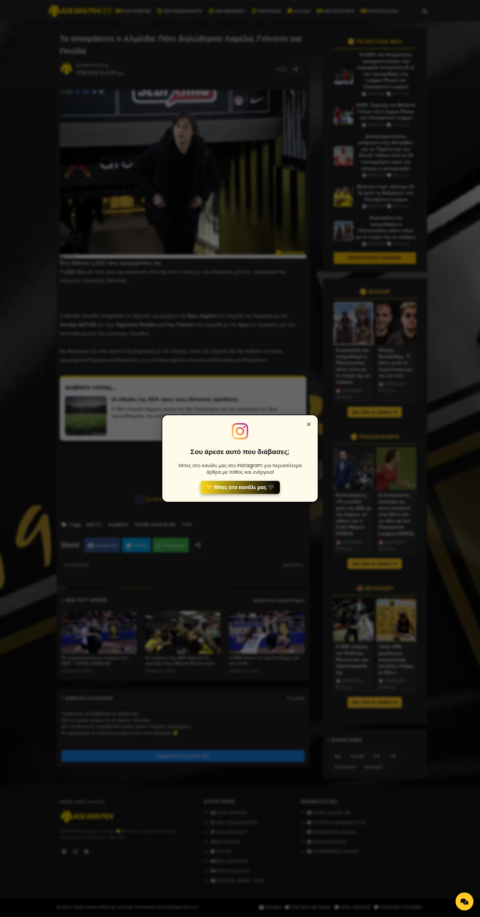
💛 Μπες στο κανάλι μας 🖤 (240, 487)
